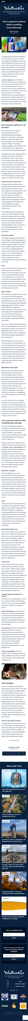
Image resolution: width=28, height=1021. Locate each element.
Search (14, 938)
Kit (8, 986)
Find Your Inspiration (14, 930)
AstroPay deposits (7, 80)
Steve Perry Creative (22, 1014)
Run (8, 981)
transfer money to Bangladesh (12, 447)
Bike (8, 983)
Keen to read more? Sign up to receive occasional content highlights (14, 949)
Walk (20, 981)
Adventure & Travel (20, 983)
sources (12, 238)
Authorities (5, 305)
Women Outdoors (20, 986)
